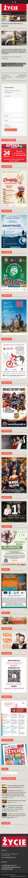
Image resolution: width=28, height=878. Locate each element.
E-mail (6, 120)
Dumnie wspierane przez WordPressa (18, 876)
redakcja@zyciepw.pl (10, 857)
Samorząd (24, 28)
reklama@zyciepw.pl (7, 869)
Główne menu (7, 13)
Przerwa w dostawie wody (16, 65)
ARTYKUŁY (4, 782)
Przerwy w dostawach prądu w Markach (6, 76)
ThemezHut (12, 874)
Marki (20, 28)
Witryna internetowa (7, 126)
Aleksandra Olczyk (14, 28)
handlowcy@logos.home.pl (13, 867)
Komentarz (7, 96)
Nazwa (6, 116)
